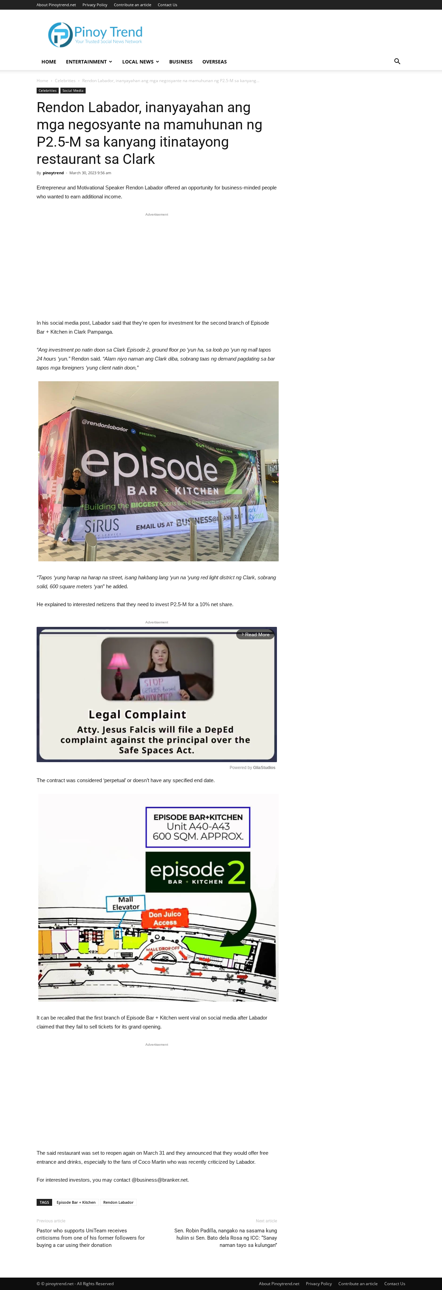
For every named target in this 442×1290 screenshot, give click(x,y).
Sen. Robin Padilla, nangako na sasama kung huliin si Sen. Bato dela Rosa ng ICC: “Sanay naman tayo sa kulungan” (225, 1238)
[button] (397, 62)
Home (48, 61)
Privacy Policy (95, 4)
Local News (138, 61)
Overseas (214, 61)
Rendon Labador (118, 1202)
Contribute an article (132, 4)
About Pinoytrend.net (56, 4)
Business (181, 61)
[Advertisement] (157, 267)
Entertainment (86, 61)
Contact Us (167, 4)
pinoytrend (53, 172)
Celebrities (65, 80)
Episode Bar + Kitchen (76, 1202)
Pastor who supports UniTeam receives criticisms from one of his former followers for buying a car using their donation (91, 1238)
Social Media (73, 90)
